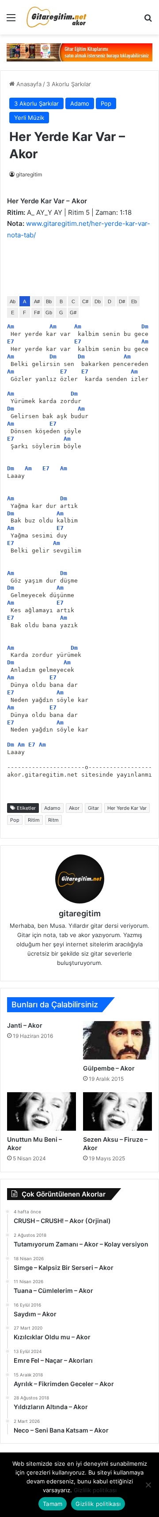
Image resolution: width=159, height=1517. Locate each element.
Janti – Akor (24, 1025)
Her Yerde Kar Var (127, 808)
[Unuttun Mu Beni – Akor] (41, 1111)
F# (37, 312)
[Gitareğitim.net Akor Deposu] (57, 17)
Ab (12, 301)
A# (37, 301)
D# (122, 301)
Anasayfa (28, 84)
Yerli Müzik (29, 117)
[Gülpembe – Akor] (117, 1040)
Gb (48, 312)
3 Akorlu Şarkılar (68, 84)
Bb (49, 301)
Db (98, 301)
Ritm (53, 820)
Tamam (52, 1503)
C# (85, 301)
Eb (134, 301)
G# (73, 312)
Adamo (79, 103)
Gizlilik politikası (95, 1490)
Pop (106, 103)
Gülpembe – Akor (109, 1068)
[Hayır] (148, 1484)
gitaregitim (29, 174)
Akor (74, 808)
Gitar (93, 808)
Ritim (34, 820)
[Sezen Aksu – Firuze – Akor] (117, 1111)
